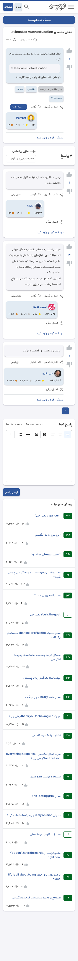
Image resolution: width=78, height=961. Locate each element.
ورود (18, 7)
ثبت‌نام (8, 7)
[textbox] (39, 460)
